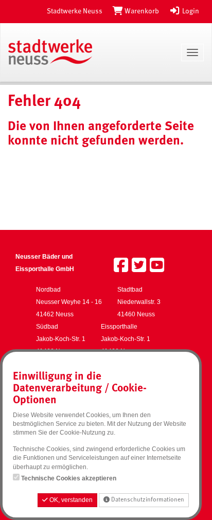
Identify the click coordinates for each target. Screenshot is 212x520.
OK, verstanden (70, 500)
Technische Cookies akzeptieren (68, 478)
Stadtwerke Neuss (74, 11)
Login (190, 11)
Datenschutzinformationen (147, 500)
